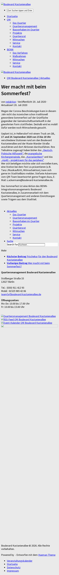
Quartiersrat (19, 36)
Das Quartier (19, 23)
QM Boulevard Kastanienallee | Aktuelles (28, 78)
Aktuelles (12, 211)
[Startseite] (16, 4)
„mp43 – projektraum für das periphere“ (22, 160)
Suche (10, 241)
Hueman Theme (46, 554)
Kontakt (17, 46)
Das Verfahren (20, 53)
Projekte (17, 33)
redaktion (11, 101)
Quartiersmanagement (25, 26)
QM (9, 19)
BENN (10, 49)
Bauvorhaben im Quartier (26, 29)
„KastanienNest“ (34, 156)
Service (16, 43)
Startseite (12, 16)
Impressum (13, 570)
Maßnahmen (19, 56)
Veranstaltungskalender (19, 560)
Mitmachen (19, 39)
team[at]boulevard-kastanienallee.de (21, 294)
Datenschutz (13, 567)
